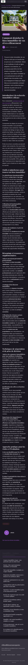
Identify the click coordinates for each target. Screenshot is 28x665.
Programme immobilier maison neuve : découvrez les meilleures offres (13, 575)
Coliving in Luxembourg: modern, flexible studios (12, 600)
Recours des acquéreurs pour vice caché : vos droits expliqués (13, 595)
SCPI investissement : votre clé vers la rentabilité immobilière (13, 625)
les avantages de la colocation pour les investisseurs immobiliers (13, 630)
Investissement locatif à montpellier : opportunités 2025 (13, 615)
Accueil (3, 5)
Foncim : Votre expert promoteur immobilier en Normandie (11, 565)
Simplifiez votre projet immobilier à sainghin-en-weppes (12, 620)
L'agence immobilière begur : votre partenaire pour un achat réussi (12, 560)
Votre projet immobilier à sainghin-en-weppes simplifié (13, 570)
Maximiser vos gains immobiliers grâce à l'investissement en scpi (13, 590)
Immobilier (8, 5)
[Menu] (25, 1)
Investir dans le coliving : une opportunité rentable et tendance (11, 605)
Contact (19, 654)
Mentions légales (11, 654)
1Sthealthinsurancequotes (14, 1)
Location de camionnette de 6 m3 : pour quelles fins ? (13, 580)
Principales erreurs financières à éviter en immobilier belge (13, 610)
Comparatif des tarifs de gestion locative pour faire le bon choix (13, 585)
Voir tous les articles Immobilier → (11, 540)
